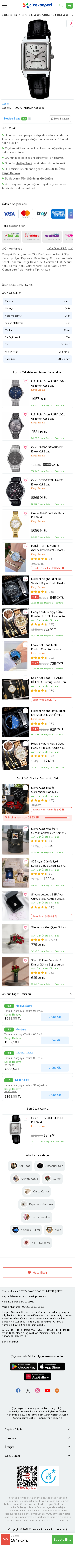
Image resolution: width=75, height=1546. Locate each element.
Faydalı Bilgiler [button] (14, 1429)
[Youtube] (47, 1390)
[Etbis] (27, 1478)
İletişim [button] (9, 1447)
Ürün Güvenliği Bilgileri (60, 248)
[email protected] (37, 1296)
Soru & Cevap (61, 118)
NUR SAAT (22, 1080)
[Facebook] (18, 1390)
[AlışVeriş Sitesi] (69, 6)
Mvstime (21, 1029)
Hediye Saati (12, 118)
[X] (28, 1390)
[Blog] (57, 1390)
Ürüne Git (55, 1017)
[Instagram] (37, 1390)
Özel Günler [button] (12, 1456)
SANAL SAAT (24, 1053)
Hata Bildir (39, 1272)
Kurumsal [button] (11, 1438)
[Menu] (4, 5)
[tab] (37, 1429)
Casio (5, 104)
